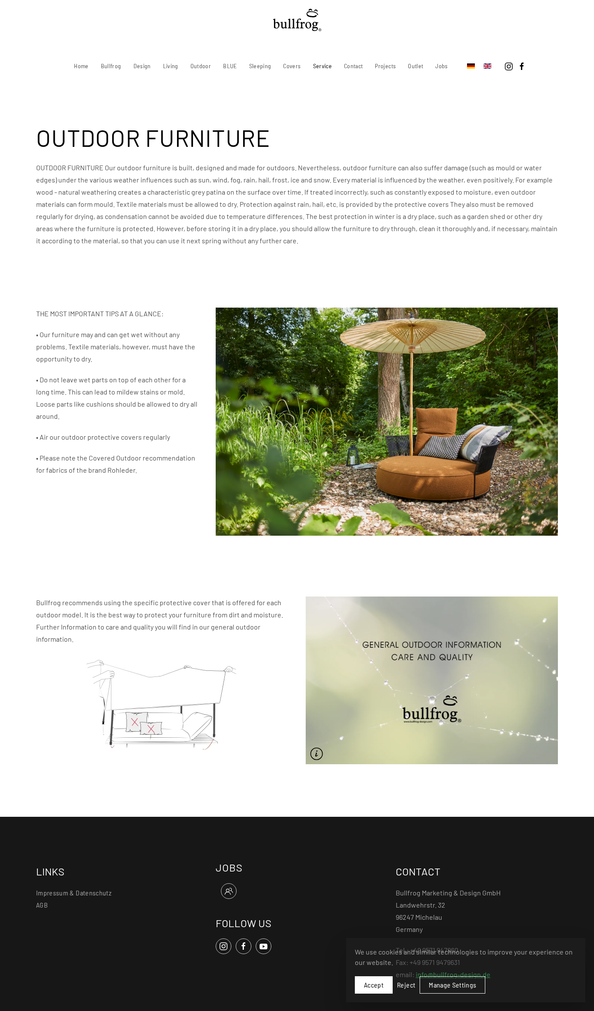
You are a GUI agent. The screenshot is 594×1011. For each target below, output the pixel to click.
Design (142, 66)
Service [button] (322, 66)
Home (81, 66)
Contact (353, 66)
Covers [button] (291, 66)
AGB (42, 905)
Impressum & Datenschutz (73, 892)
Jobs (441, 66)
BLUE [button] (230, 66)
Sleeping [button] (260, 66)
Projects (385, 66)
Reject (406, 985)
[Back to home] (297, 20)
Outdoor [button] (200, 66)
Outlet (415, 66)
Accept (374, 985)
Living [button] (170, 66)
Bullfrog (111, 66)
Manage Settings (452, 985)
